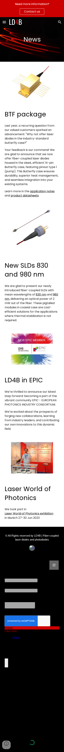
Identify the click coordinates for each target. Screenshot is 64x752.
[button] (4, 22)
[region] (32, 8)
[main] (32, 39)
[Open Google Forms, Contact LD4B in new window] (54, 565)
